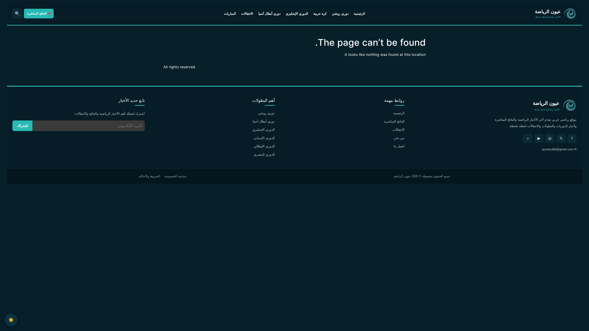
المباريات (230, 13)
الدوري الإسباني (264, 138)
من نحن (399, 138)
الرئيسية (359, 13)
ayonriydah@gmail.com (557, 149)
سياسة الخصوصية (175, 176)
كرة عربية (320, 13)
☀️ (11, 320)
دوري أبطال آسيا (269, 13)
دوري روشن (340, 13)
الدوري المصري (264, 154)
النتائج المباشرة (394, 121)
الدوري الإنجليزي (297, 13)
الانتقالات (247, 13)
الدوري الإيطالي (264, 146)
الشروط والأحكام (149, 176)
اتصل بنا (399, 146)
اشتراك (22, 126)
